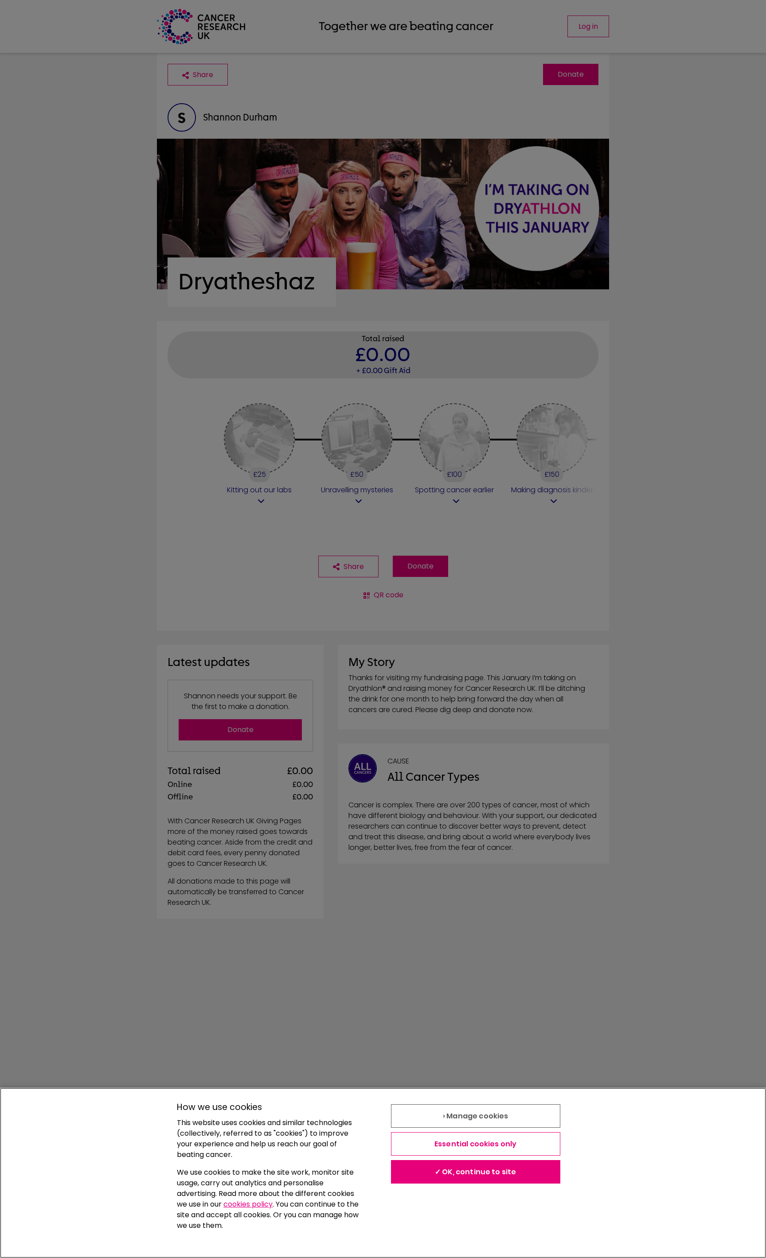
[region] (383, 1173)
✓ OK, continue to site (475, 1172)
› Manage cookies (475, 1116)
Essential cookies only (475, 1144)
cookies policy (248, 1204)
